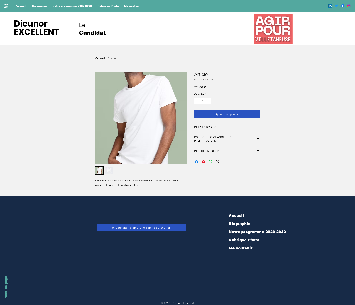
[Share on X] (217, 162)
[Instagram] (349, 6)
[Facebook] (343, 6)
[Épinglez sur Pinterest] (203, 162)
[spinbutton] (202, 101)
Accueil (100, 58)
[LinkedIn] (330, 6)
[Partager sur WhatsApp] (210, 162)
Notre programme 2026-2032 (257, 232)
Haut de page (6, 287)
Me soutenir (240, 248)
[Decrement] (197, 101)
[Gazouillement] (336, 6)
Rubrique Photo (244, 240)
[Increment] (208, 101)
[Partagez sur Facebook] (196, 162)
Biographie (239, 224)
